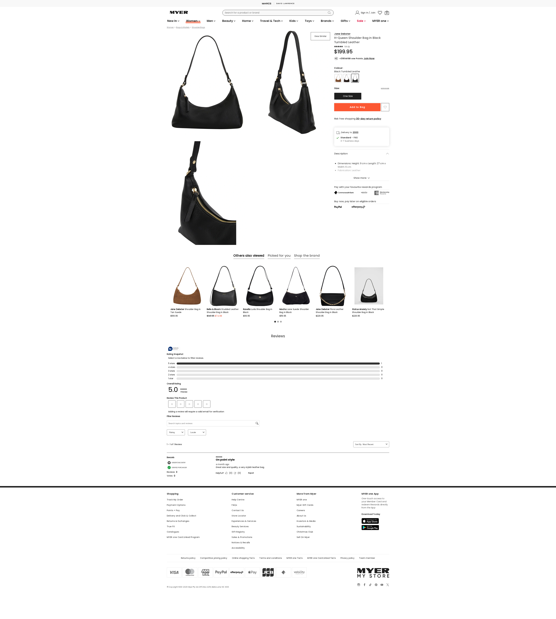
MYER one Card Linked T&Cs (321, 558)
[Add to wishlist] (385, 107)
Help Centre (238, 499)
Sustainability (304, 526)
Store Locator (239, 515)
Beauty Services (240, 526)
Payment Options (176, 505)
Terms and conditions (270, 558)
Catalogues (173, 531)
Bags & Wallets (183, 27)
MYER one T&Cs (295, 558)
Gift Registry (238, 531)
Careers (301, 510)
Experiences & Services (244, 521)
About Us (301, 515)
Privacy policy (348, 558)
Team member (367, 558)
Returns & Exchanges (178, 521)
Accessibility (238, 547)
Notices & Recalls (241, 542)
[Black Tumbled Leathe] (355, 78)
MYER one (302, 499)
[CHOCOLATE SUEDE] (346, 78)
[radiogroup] (361, 96)
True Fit (171, 526)
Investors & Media (306, 521)
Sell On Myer (303, 537)
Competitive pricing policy (213, 558)
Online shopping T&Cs (243, 558)
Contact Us (238, 510)
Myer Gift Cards (305, 505)
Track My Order (175, 499)
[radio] (347, 96)
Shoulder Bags (198, 27)
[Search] (329, 12)
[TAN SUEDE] (338, 78)
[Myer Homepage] (179, 14)
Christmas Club (305, 531)
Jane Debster (342, 33)
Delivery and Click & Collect (181, 515)
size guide (385, 88)
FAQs (234, 505)
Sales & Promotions (242, 537)
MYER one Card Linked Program (183, 537)
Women (170, 27)
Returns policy (188, 558)
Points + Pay (173, 510)
